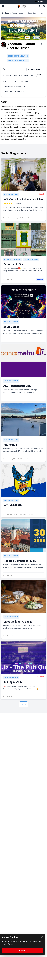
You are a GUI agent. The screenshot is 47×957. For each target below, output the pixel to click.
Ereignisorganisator (18, 56)
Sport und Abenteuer (18, 61)
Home (7, 13)
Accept (22, 950)
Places (14, 13)
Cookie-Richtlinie (8, 944)
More (23, 704)
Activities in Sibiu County (12, 259)
